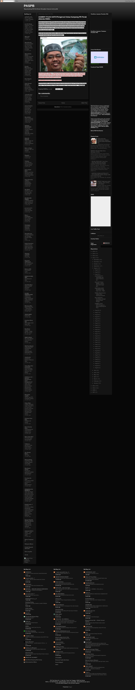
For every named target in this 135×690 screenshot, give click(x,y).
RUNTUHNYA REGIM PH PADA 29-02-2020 (64, 595)
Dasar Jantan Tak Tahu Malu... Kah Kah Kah (34, 632)
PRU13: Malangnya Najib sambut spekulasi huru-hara (66, 648)
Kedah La (87, 587)
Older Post (84, 103)
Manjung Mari (28, 305)
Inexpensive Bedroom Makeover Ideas (29, 360)
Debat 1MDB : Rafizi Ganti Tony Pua (33, 627)
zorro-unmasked (59, 642)
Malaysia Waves (29, 544)
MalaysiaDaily (28, 459)
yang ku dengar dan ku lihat (62, 637)
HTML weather (99, 57)
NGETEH (27, 37)
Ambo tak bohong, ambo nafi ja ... (32, 595)
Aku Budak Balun (28, 453)
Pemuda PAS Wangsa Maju (32, 616)
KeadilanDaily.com (89, 598)
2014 (93, 253)
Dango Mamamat (29, 641)
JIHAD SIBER (28, 314)
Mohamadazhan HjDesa (31, 662)
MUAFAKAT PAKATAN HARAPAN (27, 228)
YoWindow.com (95, 63)
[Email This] (56, 89)
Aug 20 (97, 327)
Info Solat (27, 455)
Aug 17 (97, 333)
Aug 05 (97, 359)
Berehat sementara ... (29, 609)
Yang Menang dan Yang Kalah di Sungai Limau (29, 431)
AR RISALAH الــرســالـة (31, 598)
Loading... (93, 133)
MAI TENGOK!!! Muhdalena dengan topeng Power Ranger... (100, 299)
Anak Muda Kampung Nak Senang (33, 659)
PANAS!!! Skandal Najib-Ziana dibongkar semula (98, 151)
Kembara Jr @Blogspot (31, 647)
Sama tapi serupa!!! (29, 617)
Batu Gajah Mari (29, 436)
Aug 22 (97, 323)
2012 (93, 257)
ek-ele (26, 554)
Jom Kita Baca (28, 284)
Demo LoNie (28, 269)
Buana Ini (87, 592)
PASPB (29, 5)
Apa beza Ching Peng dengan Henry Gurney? (28, 447)
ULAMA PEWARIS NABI (29, 294)
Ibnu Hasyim (28, 78)
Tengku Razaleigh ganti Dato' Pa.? (62, 638)
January (96, 383)
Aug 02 (97, 365)
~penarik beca (28, 94)
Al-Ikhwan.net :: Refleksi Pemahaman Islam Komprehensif (29, 379)
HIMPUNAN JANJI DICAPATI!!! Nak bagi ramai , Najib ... (100, 289)
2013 (93, 255)
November (96, 261)
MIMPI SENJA (28, 337)
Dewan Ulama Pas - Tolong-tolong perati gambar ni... (29, 308)
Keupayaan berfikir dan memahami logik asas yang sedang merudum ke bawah (29, 46)
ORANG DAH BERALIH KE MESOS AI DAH (94, 584)
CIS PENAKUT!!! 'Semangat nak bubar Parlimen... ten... (100, 278)
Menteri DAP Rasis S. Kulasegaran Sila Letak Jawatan (66, 606)
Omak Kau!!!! (88, 642)
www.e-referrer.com (101, 235)
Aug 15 (97, 338)
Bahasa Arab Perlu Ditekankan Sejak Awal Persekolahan (29, 174)
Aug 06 (97, 357)
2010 (93, 388)
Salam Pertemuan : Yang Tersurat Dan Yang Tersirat (29, 120)
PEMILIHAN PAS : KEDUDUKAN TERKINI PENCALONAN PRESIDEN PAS (103, 140)
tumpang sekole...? (30, 578)
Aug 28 (97, 310)
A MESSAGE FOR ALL (60, 643)
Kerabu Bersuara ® (28, 67)
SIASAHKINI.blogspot (60, 626)
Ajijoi (86, 632)
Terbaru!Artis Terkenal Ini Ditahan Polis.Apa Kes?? (66, 627)
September (97, 266)
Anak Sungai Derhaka (28, 84)
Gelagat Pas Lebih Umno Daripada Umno (34, 585)
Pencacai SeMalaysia (28, 261)
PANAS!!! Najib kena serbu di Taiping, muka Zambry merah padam (103, 183)
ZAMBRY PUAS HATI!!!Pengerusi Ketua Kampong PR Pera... (100, 305)
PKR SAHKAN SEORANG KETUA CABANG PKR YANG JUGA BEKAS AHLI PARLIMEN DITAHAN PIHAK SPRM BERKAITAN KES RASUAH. (97, 644)
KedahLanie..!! (29, 504)
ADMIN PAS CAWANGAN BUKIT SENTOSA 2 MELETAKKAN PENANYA (29, 298)
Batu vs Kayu (28, 148)
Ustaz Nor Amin (29, 652)
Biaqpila (27, 155)
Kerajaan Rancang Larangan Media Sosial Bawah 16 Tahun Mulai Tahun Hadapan (29, 59)
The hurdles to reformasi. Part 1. (92, 573)
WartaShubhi (28, 42)
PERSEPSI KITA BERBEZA (29, 490)
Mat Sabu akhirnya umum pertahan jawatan (29, 340)
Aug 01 (97, 367)
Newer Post (41, 103)
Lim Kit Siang (28, 24)
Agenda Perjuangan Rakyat (91, 649)
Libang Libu (58, 598)
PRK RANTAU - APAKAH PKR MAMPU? (33, 590)
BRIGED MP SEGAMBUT (31, 657)
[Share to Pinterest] (62, 89)
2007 (93, 392)
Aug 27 (97, 312)
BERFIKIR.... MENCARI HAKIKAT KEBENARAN (36, 589)
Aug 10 (97, 348)
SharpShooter (28, 233)
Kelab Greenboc (29, 243)
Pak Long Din (28, 551)
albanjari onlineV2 (27, 254)
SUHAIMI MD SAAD (90, 637)
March (95, 378)
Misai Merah (28, 584)
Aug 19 (97, 329)
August (96, 268)
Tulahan (27, 161)
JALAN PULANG (59, 609)
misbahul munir (59, 651)
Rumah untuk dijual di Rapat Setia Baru (93, 633)
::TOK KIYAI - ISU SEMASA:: (62, 619)
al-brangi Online (29, 531)
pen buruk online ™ (30, 593)
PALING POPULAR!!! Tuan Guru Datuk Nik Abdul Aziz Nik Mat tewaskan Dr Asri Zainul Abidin (99, 163)
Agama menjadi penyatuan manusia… (28, 287)
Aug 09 (97, 350)
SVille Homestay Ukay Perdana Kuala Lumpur (95, 622)
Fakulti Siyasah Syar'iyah (29, 548)
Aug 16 (97, 335)
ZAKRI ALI (27, 621)
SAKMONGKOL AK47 (90, 572)
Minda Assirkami (59, 581)
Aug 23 (97, 321)
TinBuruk (27, 444)
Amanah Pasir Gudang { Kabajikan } (93, 650)
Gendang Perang (29, 602)
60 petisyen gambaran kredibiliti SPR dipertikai (29, 472)
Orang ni (87, 672)
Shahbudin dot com (90, 610)
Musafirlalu (28, 117)
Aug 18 (97, 331)
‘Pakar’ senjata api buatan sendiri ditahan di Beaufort (29, 142)
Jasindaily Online (89, 654)
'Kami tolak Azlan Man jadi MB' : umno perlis (29, 219)
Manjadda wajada (27, 395)
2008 (93, 390)
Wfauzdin (27, 36)
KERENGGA (28, 572)
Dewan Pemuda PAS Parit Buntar (29, 520)
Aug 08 (97, 352)
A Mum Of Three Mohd (90, 577)
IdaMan (27, 626)
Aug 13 (97, 342)
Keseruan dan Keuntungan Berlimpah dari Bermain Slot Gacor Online (28, 110)
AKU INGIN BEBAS (59, 593)
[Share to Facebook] (60, 89)
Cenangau (27, 225)
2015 (93, 251)
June (95, 372)
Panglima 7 (88, 615)
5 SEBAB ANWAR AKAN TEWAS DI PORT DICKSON (29, 202)
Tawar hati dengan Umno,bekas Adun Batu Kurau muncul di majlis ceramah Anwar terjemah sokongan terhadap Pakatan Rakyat (29, 496)
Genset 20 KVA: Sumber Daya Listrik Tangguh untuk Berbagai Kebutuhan (28, 98)
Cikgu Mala (28, 403)
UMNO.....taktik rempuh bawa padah (28, 534)
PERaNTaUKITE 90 (89, 583)
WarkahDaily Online (28, 54)
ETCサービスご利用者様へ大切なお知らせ (94, 589)
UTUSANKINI (58, 657)
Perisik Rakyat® (59, 662)
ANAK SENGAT (89, 666)
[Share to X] (59, 89)
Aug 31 (97, 270)
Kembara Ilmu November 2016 (91, 638)
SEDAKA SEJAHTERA (28, 126)
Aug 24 (97, 318)
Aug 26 (97, 314)
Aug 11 (97, 346)
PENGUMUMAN (88, 612)
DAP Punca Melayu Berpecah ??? (62, 573)
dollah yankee (28, 608)
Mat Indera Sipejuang (30, 631)
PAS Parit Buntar (29, 346)
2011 (93, 385)
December (96, 259)
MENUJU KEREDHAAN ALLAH (62, 631)
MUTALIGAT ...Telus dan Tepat (62, 587)
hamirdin (27, 613)
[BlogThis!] (57, 89)
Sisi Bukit (27, 189)
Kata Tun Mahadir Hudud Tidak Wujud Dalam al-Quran (37, 653)
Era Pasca (27, 328)
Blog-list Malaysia (59, 604)
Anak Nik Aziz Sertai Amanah (31, 622)
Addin (56, 664)
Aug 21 (97, 325)
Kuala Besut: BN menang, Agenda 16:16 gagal (28, 462)
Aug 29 (97, 274)
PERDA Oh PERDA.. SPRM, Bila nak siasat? (28, 331)
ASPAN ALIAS (88, 626)
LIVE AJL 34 (27, 156)
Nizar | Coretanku (27, 216)
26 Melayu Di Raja (59, 646)
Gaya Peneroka (29, 179)
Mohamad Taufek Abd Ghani (62, 660)
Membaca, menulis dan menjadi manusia (64, 578)
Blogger (70, 687)
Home (63, 103)
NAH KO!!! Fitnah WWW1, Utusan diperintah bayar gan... (99, 284)
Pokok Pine (27, 315)
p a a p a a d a (28, 208)
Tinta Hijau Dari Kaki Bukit (29, 366)
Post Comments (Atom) (66, 106)
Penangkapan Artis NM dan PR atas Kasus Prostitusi (66, 610)
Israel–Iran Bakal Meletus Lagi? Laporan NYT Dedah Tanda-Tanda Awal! (28, 71)
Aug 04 (97, 361)
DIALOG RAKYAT (27, 139)
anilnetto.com (28, 16)
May (95, 374)
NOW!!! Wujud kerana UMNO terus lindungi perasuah (100, 294)
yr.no (107, 63)
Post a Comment (44, 96)
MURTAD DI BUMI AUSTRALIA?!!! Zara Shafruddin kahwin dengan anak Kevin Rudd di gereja (100, 175)
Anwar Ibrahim (28, 105)
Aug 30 (97, 272)
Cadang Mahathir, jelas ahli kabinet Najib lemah (35, 649)
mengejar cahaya (29, 635)
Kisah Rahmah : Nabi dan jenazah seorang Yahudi (29, 164)
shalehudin (28, 357)
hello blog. (27, 256)
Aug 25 (97, 316)
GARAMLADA (88, 604)
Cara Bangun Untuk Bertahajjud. (92, 616)
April (95, 376)
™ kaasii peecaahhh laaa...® (62, 572)
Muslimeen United (28, 469)
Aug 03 (97, 363)
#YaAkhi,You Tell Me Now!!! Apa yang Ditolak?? (28, 192)
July (95, 370)
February (96, 381)
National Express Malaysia (91, 660)
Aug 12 (97, 344)
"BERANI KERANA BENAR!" (62, 577)
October (96, 264)
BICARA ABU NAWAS (28, 198)
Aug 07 (97, 355)
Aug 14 (97, 340)
